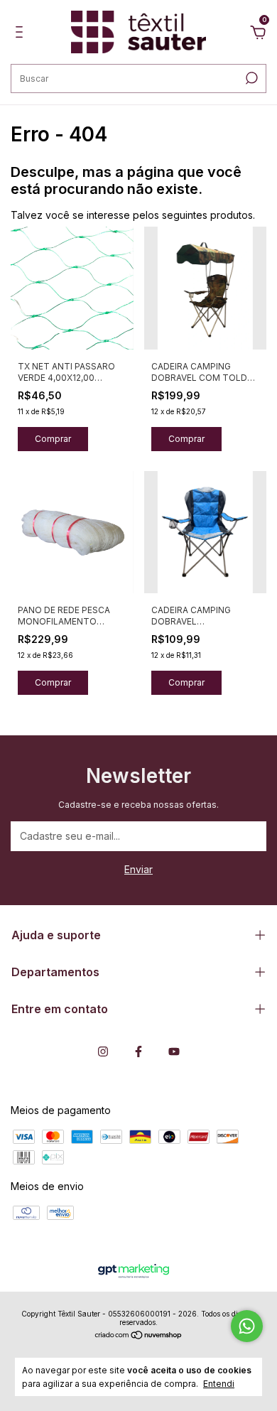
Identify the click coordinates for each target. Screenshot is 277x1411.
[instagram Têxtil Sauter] (103, 1051)
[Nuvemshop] (138, 1336)
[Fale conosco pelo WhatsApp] (247, 1326)
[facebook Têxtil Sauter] (138, 1051)
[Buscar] (250, 78)
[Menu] (22, 34)
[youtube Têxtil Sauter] (174, 1051)
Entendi (218, 1383)
